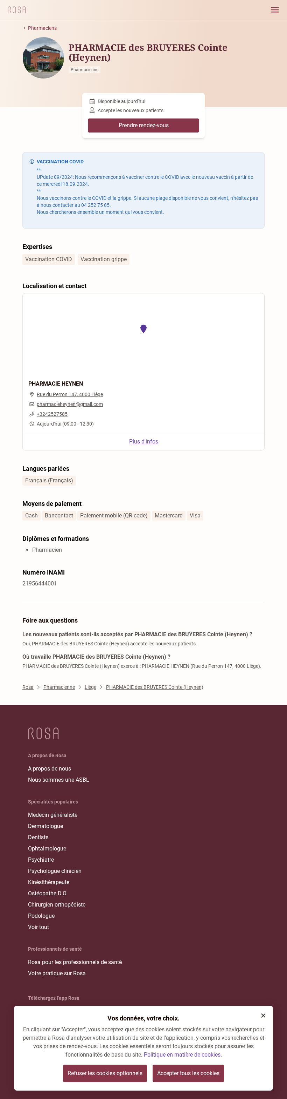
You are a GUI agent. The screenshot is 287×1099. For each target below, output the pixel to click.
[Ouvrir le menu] (274, 10)
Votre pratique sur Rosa (57, 973)
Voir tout (38, 927)
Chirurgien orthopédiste (56, 904)
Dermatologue (45, 826)
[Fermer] (263, 1015)
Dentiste (38, 837)
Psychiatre (41, 859)
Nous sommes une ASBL (58, 779)
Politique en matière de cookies (182, 1054)
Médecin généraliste (52, 815)
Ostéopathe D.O (47, 893)
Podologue (41, 916)
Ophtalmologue (47, 848)
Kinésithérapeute (48, 882)
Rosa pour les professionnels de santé (75, 962)
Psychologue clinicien (55, 871)
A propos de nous (49, 768)
